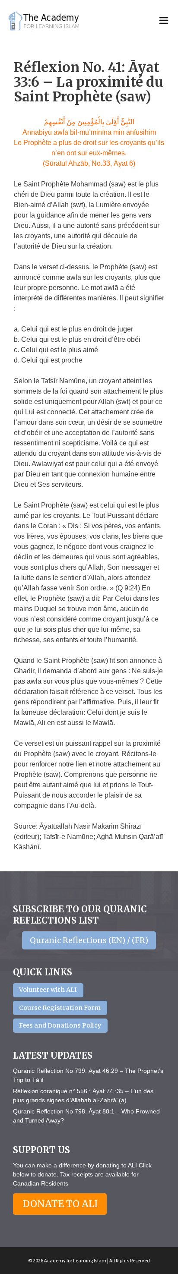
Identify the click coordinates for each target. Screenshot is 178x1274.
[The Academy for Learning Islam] (44, 21)
